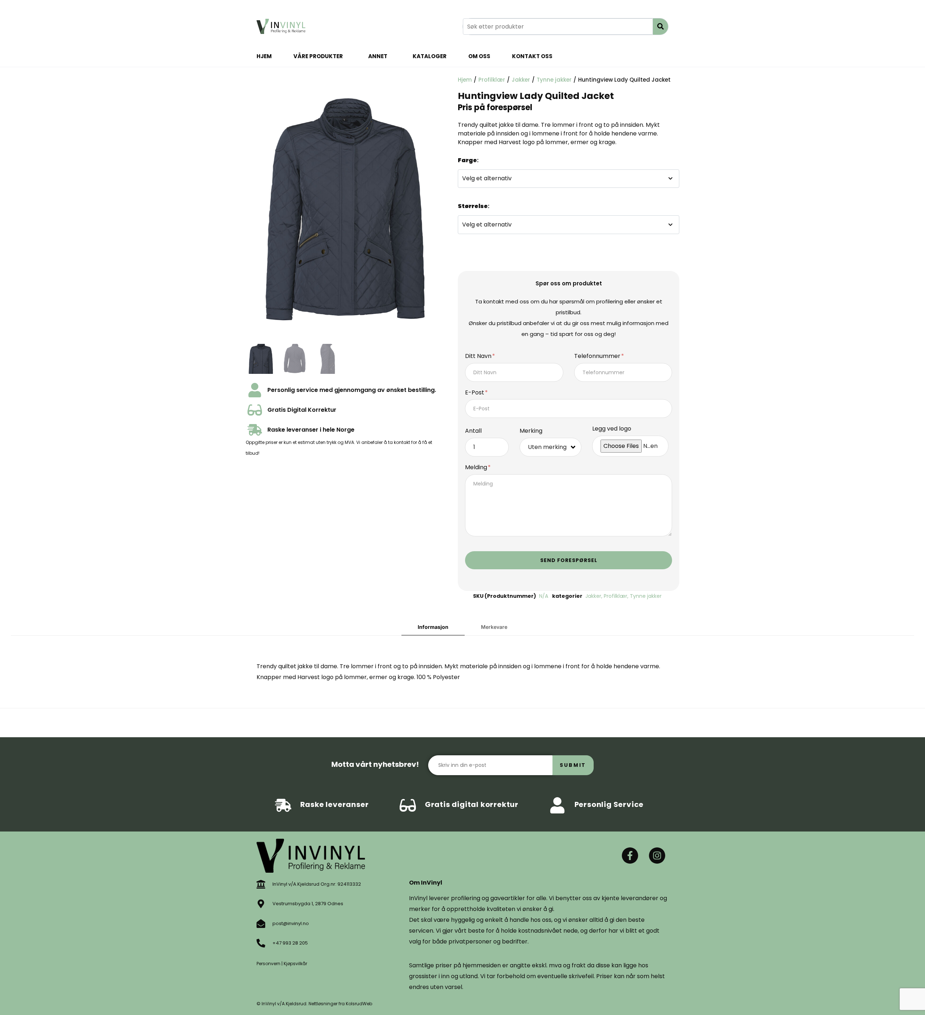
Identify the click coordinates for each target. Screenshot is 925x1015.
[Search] (660, 26)
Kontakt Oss (532, 56)
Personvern (268, 963)
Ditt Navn (479, 356)
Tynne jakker (554, 79)
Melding (477, 467)
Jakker (521, 79)
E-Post (475, 393)
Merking (531, 431)
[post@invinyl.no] (261, 923)
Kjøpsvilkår (295, 963)
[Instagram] (657, 855)
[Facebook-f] (630, 855)
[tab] (433, 627)
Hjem (264, 56)
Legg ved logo (611, 429)
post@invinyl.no (290, 923)
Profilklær (491, 79)
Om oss (479, 56)
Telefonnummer (598, 356)
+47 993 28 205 (290, 943)
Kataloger (430, 56)
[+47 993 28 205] (261, 943)
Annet (377, 56)
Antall (473, 431)
